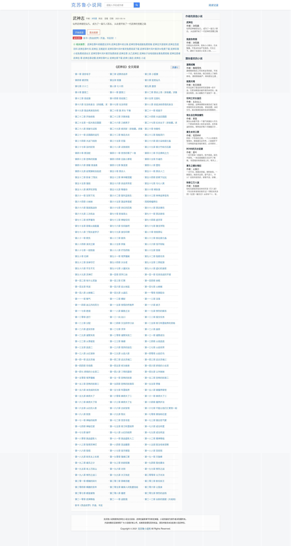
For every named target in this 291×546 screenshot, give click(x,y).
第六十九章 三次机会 (85, 213)
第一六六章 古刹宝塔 (120, 408)
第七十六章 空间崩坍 (120, 225)
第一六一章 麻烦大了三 (156, 395)
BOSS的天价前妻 (194, 148)
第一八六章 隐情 (82, 450)
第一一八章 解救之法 (120, 310)
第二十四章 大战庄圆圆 (156, 116)
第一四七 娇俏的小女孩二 (87, 371)
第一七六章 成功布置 (154, 426)
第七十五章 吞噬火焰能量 (87, 225)
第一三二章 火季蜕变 (85, 341)
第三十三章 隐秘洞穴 (154, 134)
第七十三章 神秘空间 (120, 219)
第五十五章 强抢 (82, 183)
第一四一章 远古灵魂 (85, 359)
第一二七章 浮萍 (117, 329)
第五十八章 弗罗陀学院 (86, 189)
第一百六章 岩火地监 (120, 286)
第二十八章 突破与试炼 (86, 128)
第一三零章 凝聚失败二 (121, 335)
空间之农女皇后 (193, 98)
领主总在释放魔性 (194, 114)
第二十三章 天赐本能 (120, 116)
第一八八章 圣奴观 (153, 450)
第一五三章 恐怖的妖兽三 (87, 383)
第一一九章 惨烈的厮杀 (156, 310)
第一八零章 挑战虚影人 (86, 438)
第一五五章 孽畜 (152, 383)
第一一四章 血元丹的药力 (87, 304)
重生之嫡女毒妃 (193, 165)
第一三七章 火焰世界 (154, 347)
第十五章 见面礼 (152, 98)
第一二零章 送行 (82, 316)
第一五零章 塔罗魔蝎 (85, 377)
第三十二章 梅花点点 (120, 134)
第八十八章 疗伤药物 (120, 250)
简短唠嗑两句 (151, 201)
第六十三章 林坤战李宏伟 (157, 195)
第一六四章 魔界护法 (154, 401)
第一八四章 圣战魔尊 (120, 444)
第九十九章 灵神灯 (84, 274)
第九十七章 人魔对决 (120, 268)
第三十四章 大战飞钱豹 (86, 140)
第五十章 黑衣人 (117, 171)
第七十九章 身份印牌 (120, 231)
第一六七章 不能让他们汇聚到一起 (161, 408)
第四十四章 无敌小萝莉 (121, 158)
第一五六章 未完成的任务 (87, 389)
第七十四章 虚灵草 (153, 219)
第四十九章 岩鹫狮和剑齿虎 (88, 171)
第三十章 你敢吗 (152, 128)
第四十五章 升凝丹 (153, 158)
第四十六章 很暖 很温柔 (86, 165)
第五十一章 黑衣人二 (154, 171)
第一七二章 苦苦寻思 (120, 420)
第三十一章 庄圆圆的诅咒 (87, 134)
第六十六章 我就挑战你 (86, 207)
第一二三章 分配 (82, 322)
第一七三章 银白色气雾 (156, 420)
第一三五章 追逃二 (84, 347)
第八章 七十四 (116, 86)
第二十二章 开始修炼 (85, 116)
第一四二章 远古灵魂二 (121, 359)
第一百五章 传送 (82, 286)
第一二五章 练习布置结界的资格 (160, 322)
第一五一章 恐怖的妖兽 (121, 377)
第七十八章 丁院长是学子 (87, 231)
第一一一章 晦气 (82, 298)
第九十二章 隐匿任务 (154, 256)
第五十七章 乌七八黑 (154, 183)
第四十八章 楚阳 (152, 165)
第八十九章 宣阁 (152, 250)
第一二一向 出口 (117, 316)
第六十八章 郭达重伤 (154, 207)
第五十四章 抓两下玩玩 (156, 177)
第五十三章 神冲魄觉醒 (121, 177)
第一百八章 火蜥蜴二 (85, 292)
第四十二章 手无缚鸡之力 (157, 152)
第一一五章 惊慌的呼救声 (122, 304)
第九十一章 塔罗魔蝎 (120, 256)
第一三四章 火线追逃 (154, 341)
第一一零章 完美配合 (154, 292)
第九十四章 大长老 (118, 262)
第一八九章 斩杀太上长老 (87, 456)
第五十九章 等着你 (118, 189)
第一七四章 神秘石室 (85, 426)
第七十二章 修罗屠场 (85, 219)
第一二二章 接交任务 (154, 316)
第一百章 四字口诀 (118, 274)
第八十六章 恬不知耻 (154, 244)
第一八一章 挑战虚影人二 (122, 438)
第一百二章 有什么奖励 (86, 280)
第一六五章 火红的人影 (86, 408)
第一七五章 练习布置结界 (122, 426)
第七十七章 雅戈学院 (154, 225)
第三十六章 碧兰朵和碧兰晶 (158, 140)
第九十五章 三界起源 (154, 262)
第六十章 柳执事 (152, 189)
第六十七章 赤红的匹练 (121, 207)
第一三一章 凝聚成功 (154, 335)
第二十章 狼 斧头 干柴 (120, 110)
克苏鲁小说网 (86, 4)
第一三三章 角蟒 (117, 341)
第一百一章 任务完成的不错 (158, 274)
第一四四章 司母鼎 (84, 365)
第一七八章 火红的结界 (121, 432)
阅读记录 (213, 5)
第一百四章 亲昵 (152, 280)
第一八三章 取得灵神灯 (86, 444)
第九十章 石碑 (81, 256)
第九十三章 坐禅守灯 (85, 262)
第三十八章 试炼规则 (120, 146)
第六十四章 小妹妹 (84, 201)
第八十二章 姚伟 (117, 237)
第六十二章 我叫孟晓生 (121, 195)
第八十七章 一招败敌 (85, 250)
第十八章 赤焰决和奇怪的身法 (159, 104)
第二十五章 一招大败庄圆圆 (88, 122)
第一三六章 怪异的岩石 (121, 347)
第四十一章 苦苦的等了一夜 (123, 152)
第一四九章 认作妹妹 (154, 371)
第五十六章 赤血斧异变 (121, 183)
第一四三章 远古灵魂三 (156, 359)
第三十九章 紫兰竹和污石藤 (158, 146)
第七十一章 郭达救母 (154, 213)
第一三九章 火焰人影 (120, 353)
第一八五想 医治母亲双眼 (157, 444)
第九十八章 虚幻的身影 (156, 268)
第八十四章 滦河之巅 (85, 244)
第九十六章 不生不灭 (85, 268)
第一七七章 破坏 (82, 432)
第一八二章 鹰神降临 (154, 438)
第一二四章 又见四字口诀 (122, 322)
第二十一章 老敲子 (153, 110)
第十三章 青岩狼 (82, 98)
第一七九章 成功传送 (154, 432)
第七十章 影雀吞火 (118, 213)
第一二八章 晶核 (152, 329)
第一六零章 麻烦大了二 (121, 395)
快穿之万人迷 (192, 182)
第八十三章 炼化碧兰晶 (156, 237)
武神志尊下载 (116, 57)
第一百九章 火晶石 (118, 292)
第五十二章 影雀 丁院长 (86, 177)
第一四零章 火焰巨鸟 (154, 353)
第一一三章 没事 (152, 298)
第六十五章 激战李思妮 (121, 201)
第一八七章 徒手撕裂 (120, 450)
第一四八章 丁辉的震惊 (121, 371)
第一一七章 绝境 (82, 310)
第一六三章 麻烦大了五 (121, 401)
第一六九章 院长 (117, 414)
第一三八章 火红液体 (85, 353)
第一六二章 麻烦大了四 (86, 401)
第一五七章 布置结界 (120, 389)
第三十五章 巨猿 (117, 140)
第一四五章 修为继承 (120, 365)
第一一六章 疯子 (152, 304)
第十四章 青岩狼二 (118, 98)
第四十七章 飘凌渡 (118, 165)
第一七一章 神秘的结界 (86, 420)
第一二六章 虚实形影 (85, 329)
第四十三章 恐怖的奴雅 (86, 158)
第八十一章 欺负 (82, 237)
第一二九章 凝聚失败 (85, 335)
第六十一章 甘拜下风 (85, 195)
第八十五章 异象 (117, 244)
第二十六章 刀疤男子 (120, 122)
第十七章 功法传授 (118, 104)
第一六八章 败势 (82, 414)
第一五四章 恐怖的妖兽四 (122, 383)
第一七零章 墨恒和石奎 (156, 414)
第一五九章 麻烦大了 (85, 395)
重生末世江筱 (192, 131)
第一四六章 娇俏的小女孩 (157, 365)
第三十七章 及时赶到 (85, 146)
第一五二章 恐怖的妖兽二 (157, 377)
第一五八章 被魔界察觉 (156, 389)
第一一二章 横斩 (117, 298)
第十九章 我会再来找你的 (87, 110)
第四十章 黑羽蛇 (82, 152)
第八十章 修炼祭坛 (153, 231)
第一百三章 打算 (117, 280)
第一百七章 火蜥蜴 (153, 286)
